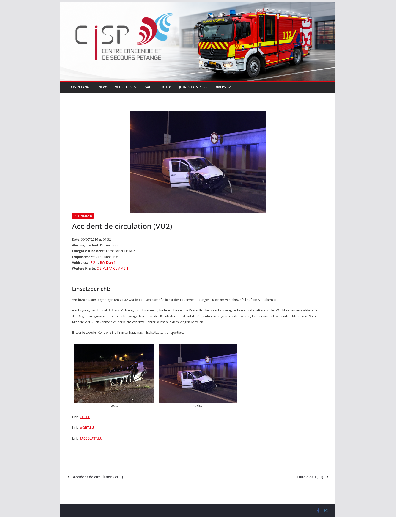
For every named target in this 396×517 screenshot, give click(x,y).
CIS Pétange (81, 87)
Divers (220, 87)
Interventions (83, 215)
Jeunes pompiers (193, 87)
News (103, 87)
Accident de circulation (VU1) (98, 476)
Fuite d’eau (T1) (310, 476)
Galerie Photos (158, 87)
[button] (134, 87)
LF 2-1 (93, 262)
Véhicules (123, 87)
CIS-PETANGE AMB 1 (112, 268)
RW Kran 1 (108, 262)
